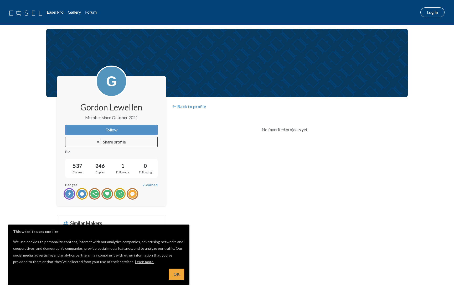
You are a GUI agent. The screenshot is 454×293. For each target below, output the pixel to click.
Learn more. (144, 261)
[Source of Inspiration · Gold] (120, 194)
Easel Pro (55, 11)
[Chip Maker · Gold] (82, 194)
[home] (25, 12)
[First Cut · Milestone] (69, 194)
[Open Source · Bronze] (94, 194)
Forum (91, 11)
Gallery (74, 11)
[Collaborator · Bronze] (132, 194)
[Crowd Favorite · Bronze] (107, 194)
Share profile (114, 141)
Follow (111, 129)
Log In (432, 12)
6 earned (150, 185)
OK (176, 274)
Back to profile (191, 106)
